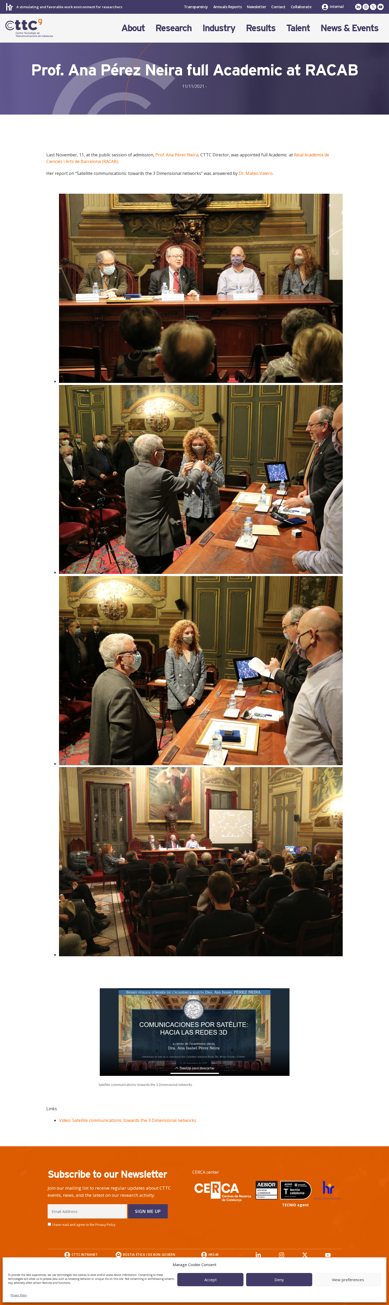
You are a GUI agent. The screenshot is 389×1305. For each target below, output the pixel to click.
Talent (298, 28)
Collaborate (301, 6)
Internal (336, 6)
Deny (279, 1279)
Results (260, 28)
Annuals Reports (227, 6)
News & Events (349, 28)
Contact (278, 6)
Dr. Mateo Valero (256, 173)
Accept (210, 1279)
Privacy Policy (19, 1295)
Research (173, 28)
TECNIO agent (295, 1204)
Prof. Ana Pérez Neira (176, 155)
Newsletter (256, 6)
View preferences (348, 1279)
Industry (218, 28)
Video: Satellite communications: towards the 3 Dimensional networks (127, 1120)
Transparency (196, 6)
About (133, 28)
